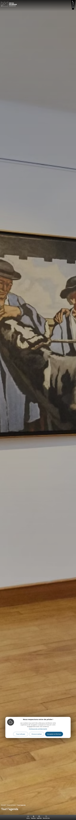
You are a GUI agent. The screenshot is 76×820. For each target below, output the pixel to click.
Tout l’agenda (21, 805)
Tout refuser (20, 734)
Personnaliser (37, 734)
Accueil (3, 805)
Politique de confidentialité (38, 729)
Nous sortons (11, 805)
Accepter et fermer (54, 734)
